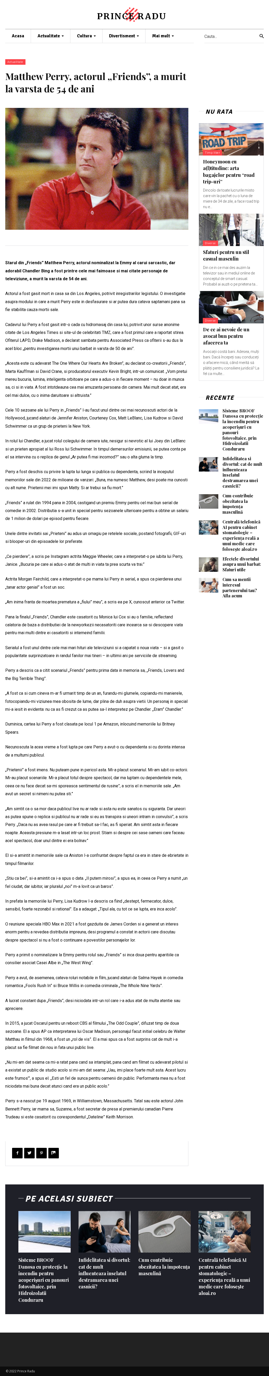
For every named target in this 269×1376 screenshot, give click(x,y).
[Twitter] (29, 1153)
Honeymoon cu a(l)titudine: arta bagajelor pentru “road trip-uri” (229, 171)
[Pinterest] (41, 1153)
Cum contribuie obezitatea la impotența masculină (238, 504)
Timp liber (212, 152)
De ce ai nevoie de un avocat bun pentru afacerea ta (226, 336)
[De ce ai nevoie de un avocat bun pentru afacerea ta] (231, 307)
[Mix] (53, 1153)
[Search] (262, 36)
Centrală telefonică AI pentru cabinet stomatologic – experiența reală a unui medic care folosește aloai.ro (241, 535)
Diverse (210, 243)
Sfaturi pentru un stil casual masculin (226, 255)
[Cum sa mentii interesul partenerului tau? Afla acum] (208, 585)
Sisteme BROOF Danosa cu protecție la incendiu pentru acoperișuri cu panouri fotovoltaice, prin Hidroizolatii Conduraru (243, 430)
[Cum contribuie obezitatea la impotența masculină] (208, 501)
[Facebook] (17, 1153)
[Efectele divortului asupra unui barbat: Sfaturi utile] (208, 564)
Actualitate (15, 62)
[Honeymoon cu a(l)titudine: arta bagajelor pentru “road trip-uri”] (231, 139)
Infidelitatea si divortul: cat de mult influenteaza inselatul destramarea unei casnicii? (242, 472)
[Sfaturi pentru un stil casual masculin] (231, 230)
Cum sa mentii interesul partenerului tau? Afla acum (240, 587)
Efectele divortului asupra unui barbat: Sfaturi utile (242, 564)
